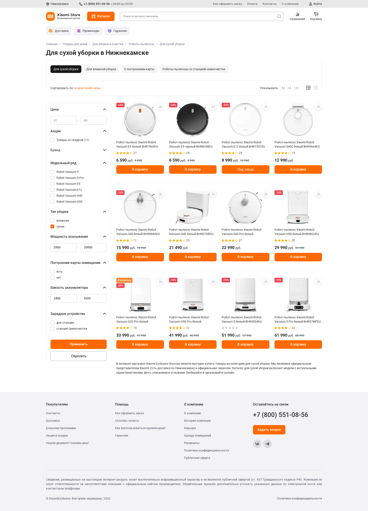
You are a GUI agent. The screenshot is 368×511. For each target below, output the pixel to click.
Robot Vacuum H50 (69, 201)
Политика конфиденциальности (206, 450)
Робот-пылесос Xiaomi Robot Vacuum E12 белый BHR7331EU (243, 144)
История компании (197, 420)
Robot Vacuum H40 (69, 195)
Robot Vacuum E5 (68, 183)
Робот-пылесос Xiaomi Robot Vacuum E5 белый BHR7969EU (137, 144)
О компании (290, 4)
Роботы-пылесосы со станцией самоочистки (193, 69)
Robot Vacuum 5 (67, 172)
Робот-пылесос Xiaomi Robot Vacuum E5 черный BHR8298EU (191, 144)
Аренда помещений (197, 435)
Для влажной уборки (101, 69)
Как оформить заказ (227, 4)
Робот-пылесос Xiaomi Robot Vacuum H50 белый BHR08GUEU (297, 232)
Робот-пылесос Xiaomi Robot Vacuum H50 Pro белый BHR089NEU (189, 319)
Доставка (53, 420)
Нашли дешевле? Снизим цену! (67, 443)
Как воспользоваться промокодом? (140, 428)
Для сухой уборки (65, 69)
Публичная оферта (197, 458)
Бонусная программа (61, 428)
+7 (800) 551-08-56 (97, 4)
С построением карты (139, 69)
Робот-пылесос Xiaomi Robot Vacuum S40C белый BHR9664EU (297, 144)
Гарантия (121, 435)
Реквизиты (192, 443)
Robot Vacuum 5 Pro (70, 177)
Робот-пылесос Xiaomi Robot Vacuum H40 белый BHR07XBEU (191, 232)
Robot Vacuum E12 (69, 189)
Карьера (190, 428)
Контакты (270, 4)
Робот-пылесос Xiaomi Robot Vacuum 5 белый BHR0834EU (242, 319)
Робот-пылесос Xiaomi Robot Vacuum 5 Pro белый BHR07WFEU (298, 319)
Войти (317, 4)
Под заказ (245, 169)
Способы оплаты (127, 420)
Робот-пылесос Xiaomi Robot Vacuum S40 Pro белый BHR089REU (242, 232)
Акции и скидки (57, 435)
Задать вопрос (269, 430)
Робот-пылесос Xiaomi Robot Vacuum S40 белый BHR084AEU (138, 232)
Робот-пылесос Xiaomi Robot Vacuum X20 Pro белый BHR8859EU (136, 319)
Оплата (252, 4)
